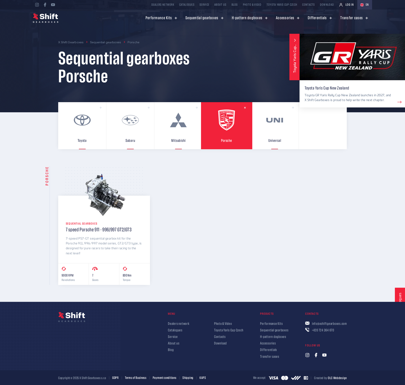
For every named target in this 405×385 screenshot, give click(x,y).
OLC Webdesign (337, 378)
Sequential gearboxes (105, 42)
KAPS (203, 378)
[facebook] (45, 5)
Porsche (134, 42)
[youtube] (53, 5)
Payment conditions (165, 378)
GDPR (115, 378)
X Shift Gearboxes (71, 42)
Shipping (187, 378)
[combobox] (364, 4)
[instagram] (37, 5)
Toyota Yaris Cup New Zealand (327, 88)
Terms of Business (136, 378)
